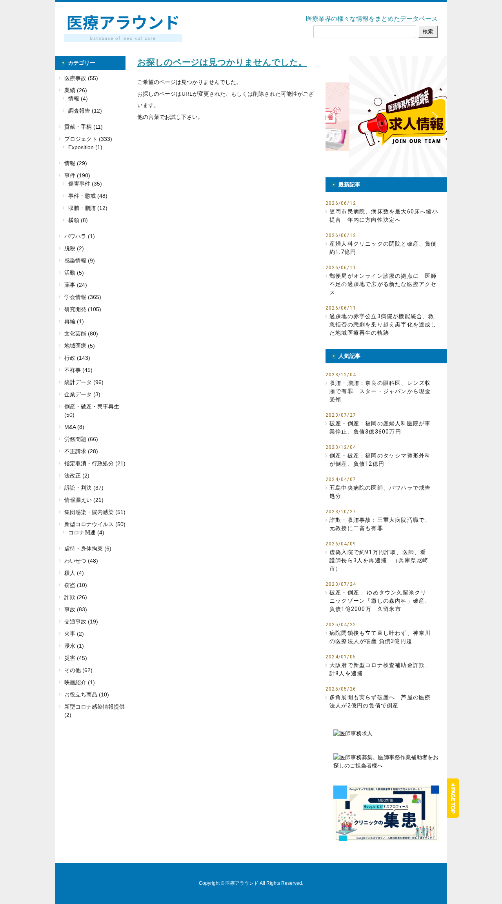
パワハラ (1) (79, 236)
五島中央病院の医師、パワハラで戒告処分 (380, 492)
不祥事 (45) (78, 370)
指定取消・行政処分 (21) (95, 463)
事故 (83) (75, 609)
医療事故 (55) (81, 78)
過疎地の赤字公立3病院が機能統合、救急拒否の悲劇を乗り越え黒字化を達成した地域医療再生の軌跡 (383, 324)
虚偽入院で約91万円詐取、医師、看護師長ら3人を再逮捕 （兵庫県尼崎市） (378, 560)
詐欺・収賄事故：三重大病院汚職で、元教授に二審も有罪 (380, 524)
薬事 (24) (75, 285)
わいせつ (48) (81, 561)
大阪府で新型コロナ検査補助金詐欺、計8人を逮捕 (380, 669)
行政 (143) (77, 358)
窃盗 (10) (75, 585)
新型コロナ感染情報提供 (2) (94, 711)
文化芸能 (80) (81, 333)
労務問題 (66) (81, 439)
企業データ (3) (82, 394)
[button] (388, 116)
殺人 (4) (74, 573)
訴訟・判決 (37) (84, 488)
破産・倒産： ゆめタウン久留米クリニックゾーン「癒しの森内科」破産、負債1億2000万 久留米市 (380, 600)
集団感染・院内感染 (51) (95, 512)
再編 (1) (74, 321)
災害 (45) (75, 658)
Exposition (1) (85, 147)
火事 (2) (74, 634)
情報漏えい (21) (84, 500)
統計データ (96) (84, 382)
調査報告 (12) (85, 111)
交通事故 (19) (81, 621)
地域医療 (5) (79, 346)
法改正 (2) (76, 475)
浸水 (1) (74, 646)
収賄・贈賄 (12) (87, 208)
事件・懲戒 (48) (87, 196)
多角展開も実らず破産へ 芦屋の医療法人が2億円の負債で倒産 (380, 701)
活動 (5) (74, 273)
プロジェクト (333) (88, 139)
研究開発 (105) (82, 309)
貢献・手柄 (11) (83, 127)
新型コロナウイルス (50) (95, 524)
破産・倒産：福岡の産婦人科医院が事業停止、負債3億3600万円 (380, 427)
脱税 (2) (74, 248)
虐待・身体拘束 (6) (87, 548)
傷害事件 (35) (85, 183)
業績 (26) (75, 90)
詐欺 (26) (75, 597)
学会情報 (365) (82, 297)
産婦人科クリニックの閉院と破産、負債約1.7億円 (383, 248)
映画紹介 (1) (79, 682)
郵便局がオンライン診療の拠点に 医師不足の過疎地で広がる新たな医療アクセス (383, 284)
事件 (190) (77, 175)
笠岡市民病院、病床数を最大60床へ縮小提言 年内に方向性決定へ (383, 215)
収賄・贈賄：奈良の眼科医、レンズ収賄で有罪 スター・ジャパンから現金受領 (380, 391)
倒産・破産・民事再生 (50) (91, 410)
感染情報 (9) (79, 260)
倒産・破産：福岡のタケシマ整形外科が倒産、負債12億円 (380, 459)
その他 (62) (78, 670)
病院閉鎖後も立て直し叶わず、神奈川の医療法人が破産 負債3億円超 (380, 637)
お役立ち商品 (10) (86, 694)
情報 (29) (75, 163)
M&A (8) (74, 427)
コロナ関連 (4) (86, 532)
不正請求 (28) (81, 451)
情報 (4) (78, 98)
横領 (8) (78, 220)
